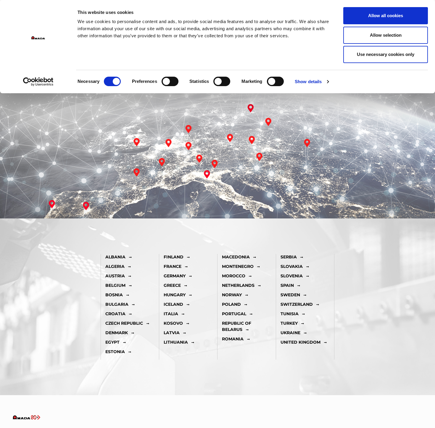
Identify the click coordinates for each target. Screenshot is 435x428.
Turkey (289, 323)
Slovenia (292, 276)
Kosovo (173, 323)
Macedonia (236, 257)
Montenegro (238, 266)
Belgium (115, 285)
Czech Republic (124, 323)
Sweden (290, 294)
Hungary (175, 294)
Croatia (115, 313)
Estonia (115, 351)
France (172, 266)
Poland (231, 304)
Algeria (115, 266)
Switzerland (297, 304)
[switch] (170, 81)
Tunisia (290, 313)
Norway (232, 294)
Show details (308, 81)
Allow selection (386, 35)
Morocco (233, 276)
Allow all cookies (385, 15)
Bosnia (114, 294)
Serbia (289, 257)
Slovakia (292, 266)
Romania (233, 339)
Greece (172, 285)
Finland (173, 257)
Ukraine (290, 332)
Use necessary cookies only (385, 54)
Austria (115, 276)
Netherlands (238, 285)
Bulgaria (116, 304)
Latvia (172, 332)
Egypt (112, 342)
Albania (115, 257)
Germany (175, 276)
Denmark (116, 332)
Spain (287, 285)
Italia (171, 313)
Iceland (173, 304)
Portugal (234, 313)
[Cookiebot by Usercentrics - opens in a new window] (38, 81)
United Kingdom (300, 342)
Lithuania (176, 342)
